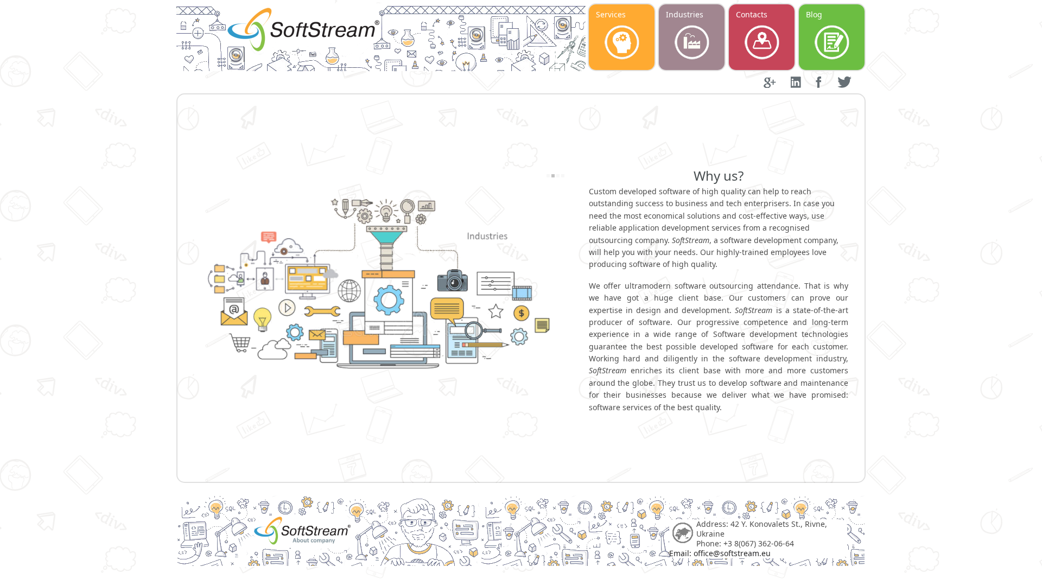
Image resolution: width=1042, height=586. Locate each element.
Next (560, 299)
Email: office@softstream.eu (720, 553)
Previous (198, 299)
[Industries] (379, 289)
